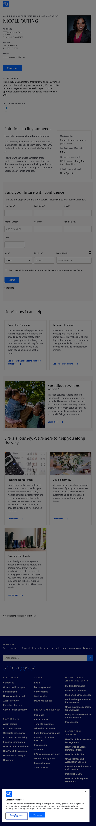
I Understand (37, 815)
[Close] (85, 791)
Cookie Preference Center (17, 816)
